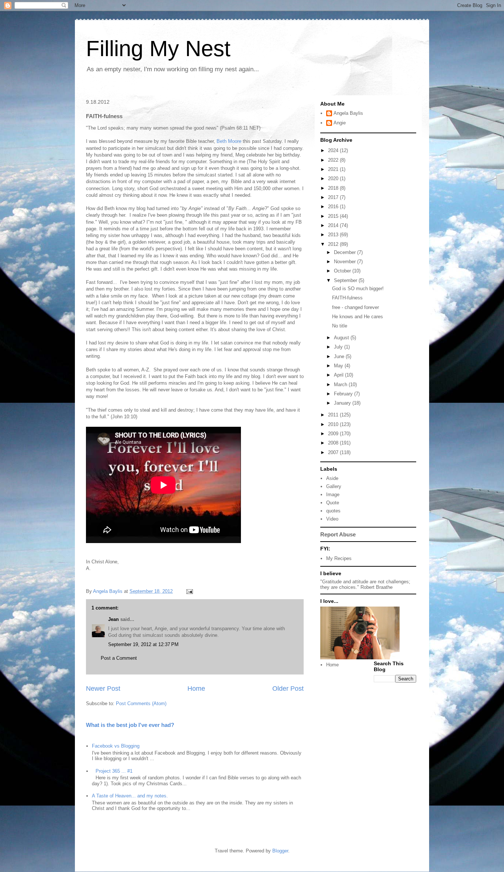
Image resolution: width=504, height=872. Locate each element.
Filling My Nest (158, 48)
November (345, 261)
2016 (334, 206)
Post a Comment (119, 658)
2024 (334, 150)
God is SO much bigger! (358, 288)
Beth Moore (229, 141)
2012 (334, 244)
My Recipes (339, 558)
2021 (334, 169)
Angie (340, 123)
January (343, 403)
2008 (334, 443)
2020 (334, 178)
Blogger (280, 851)
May (339, 365)
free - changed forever (355, 307)
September (346, 280)
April (339, 375)
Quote (332, 502)
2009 (334, 433)
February (344, 393)
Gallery (333, 486)
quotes (333, 511)
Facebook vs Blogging (115, 746)
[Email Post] (189, 591)
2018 (334, 188)
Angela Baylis (348, 113)
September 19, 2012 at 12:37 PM (143, 644)
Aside (332, 478)
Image (332, 494)
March (341, 384)
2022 (334, 160)
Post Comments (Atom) (141, 703)
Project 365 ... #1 (114, 771)
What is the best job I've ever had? (130, 725)
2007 (334, 452)
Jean (114, 619)
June (340, 356)
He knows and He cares (357, 316)
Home (196, 688)
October (343, 271)
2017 (334, 197)
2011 (334, 415)
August (342, 337)
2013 (334, 234)
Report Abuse (338, 534)
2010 (334, 424)
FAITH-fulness (347, 298)
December (345, 252)
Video (332, 519)
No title (339, 326)
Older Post (288, 688)
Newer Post (103, 688)
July (339, 347)
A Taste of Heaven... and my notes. (130, 796)
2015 (334, 216)
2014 (334, 225)
